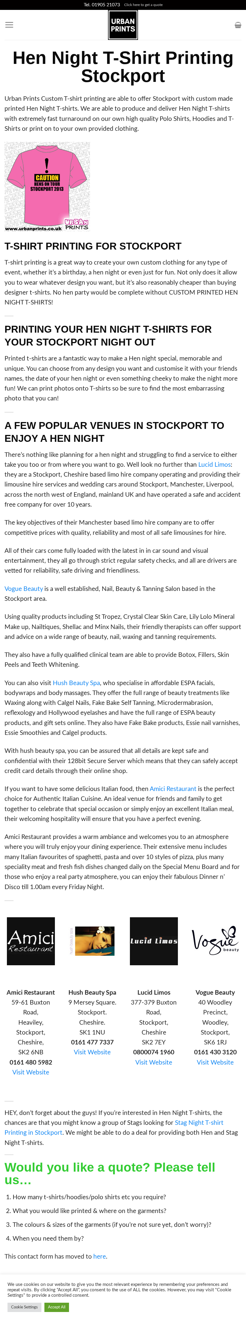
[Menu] (9, 25)
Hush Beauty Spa (76, 683)
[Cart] (238, 24)
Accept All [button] (56, 1307)
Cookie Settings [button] (24, 1307)
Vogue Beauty (23, 589)
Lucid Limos (214, 465)
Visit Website (30, 1072)
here (99, 1257)
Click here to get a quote (143, 5)
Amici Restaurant (173, 789)
